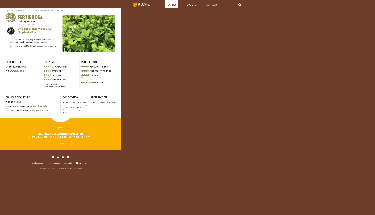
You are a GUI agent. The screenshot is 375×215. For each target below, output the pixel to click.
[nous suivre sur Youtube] (68, 157)
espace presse (53, 162)
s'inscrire (61, 143)
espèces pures (11, 36)
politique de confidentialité (58, 168)
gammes (171, 4)
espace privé (83, 162)
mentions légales (44, 168)
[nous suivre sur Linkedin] (63, 157)
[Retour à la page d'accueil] (144, 4)
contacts (211, 4)
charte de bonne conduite (74, 168)
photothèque (37, 162)
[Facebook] (52, 157)
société (191, 4)
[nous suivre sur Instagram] (58, 157)
